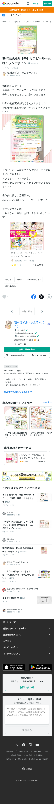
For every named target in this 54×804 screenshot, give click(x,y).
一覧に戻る (27, 311)
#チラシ (20, 279)
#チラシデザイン (34, 279)
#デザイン (9, 279)
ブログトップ (17, 21)
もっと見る (47, 402)
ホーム (5, 21)
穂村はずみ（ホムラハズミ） (29, 324)
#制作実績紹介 (11, 286)
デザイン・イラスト (43, 21)
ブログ (29, 21)
